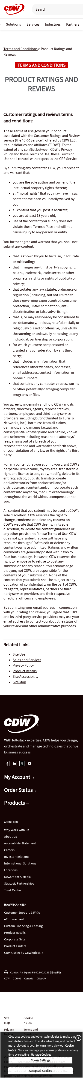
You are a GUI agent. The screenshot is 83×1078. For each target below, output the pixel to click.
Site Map (19, 682)
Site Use (19, 654)
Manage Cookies (41, 1055)
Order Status (19, 789)
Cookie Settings (40, 1060)
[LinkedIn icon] (14, 764)
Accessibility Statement (20, 843)
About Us (10, 836)
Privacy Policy (23, 665)
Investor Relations (16, 857)
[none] (13, 24)
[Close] (77, 1037)
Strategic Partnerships (19, 883)
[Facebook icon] (6, 764)
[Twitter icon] (22, 764)
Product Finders (15, 946)
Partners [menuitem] (72, 24)
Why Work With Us (16, 830)
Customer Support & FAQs (22, 912)
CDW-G (17, 978)
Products (15, 802)
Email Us (56, 972)
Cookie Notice (28, 1020)
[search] (55, 9)
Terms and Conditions (20, 48)
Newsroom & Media (17, 877)
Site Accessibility (25, 676)
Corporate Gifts (14, 939)
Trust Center (12, 890)
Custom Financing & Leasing (23, 926)
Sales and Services (27, 659)
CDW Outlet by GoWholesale (23, 953)
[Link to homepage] (12, 9)
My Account (17, 776)
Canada (28, 978)
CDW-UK (41, 978)
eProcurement (14, 919)
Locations (11, 870)
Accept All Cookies (40, 1071)
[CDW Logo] (12, 9)
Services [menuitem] (33, 24)
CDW (6, 978)
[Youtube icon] (29, 764)
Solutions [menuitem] (13, 24)
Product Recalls (25, 670)
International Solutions (20, 863)
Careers (9, 850)
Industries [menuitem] (53, 24)
